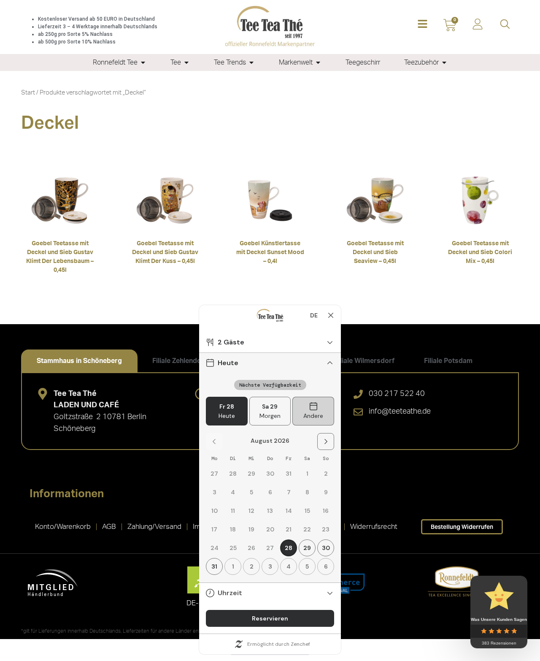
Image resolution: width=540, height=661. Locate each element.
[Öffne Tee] (186, 62)
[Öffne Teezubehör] (444, 62)
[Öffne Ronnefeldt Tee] (143, 62)
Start (28, 92)
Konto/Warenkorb (63, 526)
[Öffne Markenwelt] (318, 62)
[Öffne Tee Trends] (251, 62)
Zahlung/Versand (154, 526)
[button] (422, 25)
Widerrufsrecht (373, 526)
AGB (109, 526)
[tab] (79, 360)
